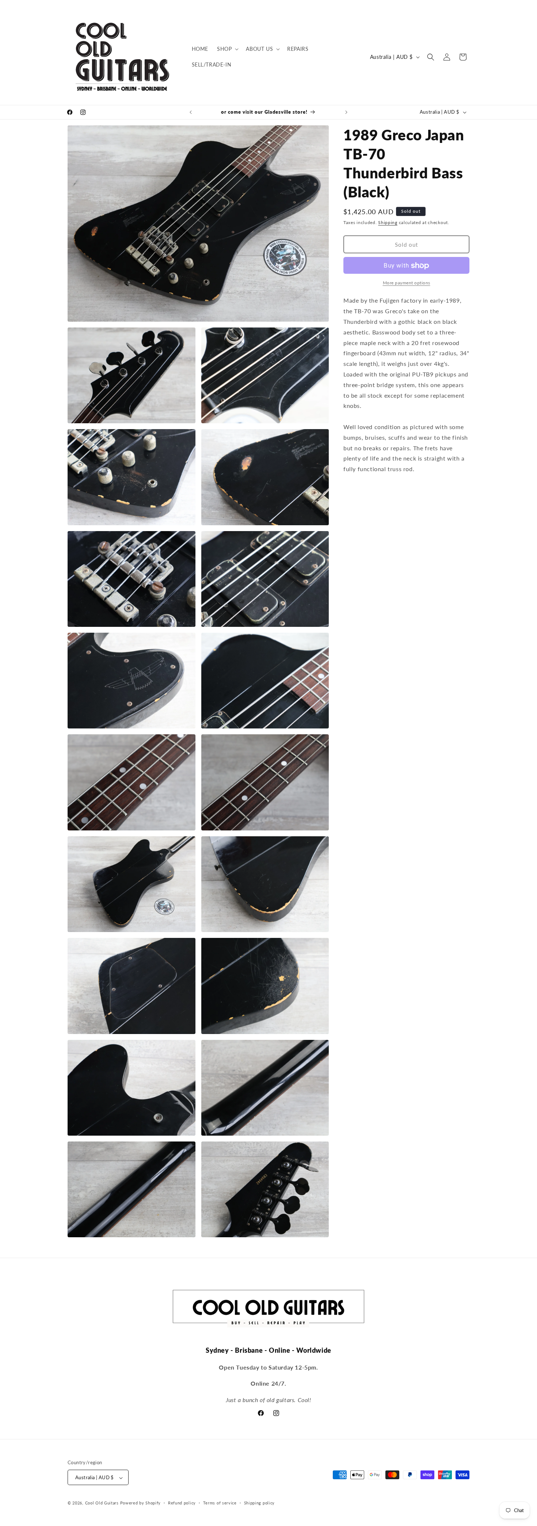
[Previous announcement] (191, 112)
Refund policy (182, 1502)
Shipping (387, 222)
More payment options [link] (406, 283)
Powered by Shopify (140, 1503)
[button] (227, 49)
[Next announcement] (346, 112)
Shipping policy (259, 1502)
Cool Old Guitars (102, 1503)
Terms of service (220, 1502)
